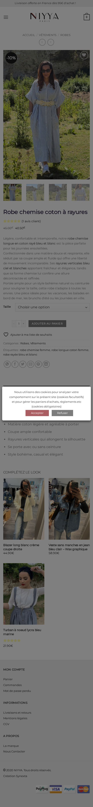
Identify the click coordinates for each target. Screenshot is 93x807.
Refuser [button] (62, 413)
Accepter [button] (37, 413)
